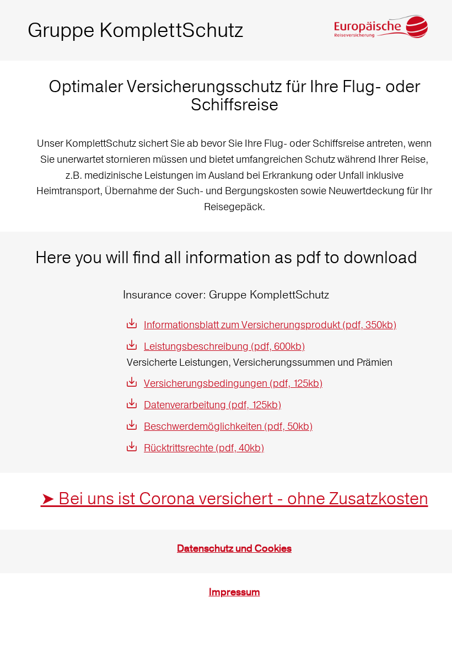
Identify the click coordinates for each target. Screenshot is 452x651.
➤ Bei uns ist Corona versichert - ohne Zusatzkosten (234, 498)
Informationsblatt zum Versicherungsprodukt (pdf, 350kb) (270, 324)
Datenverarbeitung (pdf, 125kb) (212, 404)
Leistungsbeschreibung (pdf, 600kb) (224, 346)
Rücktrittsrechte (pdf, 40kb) (204, 447)
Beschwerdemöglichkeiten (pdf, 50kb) (228, 426)
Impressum (234, 592)
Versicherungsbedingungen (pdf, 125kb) (233, 383)
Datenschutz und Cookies (234, 548)
